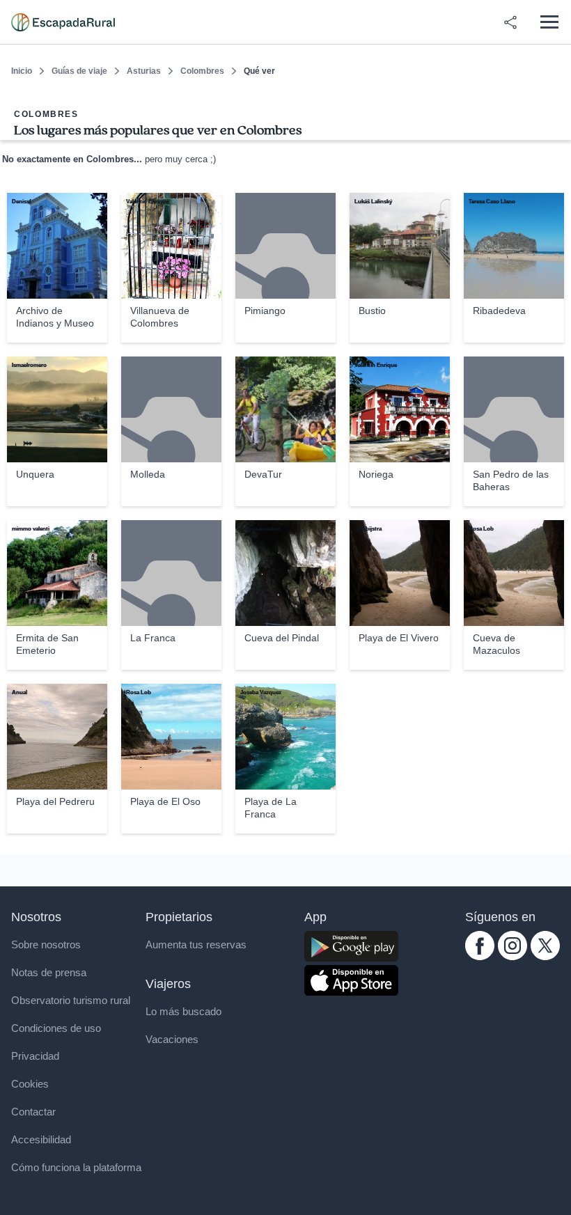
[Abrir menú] (549, 22)
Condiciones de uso (56, 1028)
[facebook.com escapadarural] (479, 956)
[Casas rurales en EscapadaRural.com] (63, 22)
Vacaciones (172, 1039)
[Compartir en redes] (510, 22)
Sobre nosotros (46, 944)
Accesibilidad (41, 1139)
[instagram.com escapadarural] (512, 956)
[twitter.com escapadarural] (545, 956)
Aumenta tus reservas (196, 944)
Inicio (21, 71)
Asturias (144, 71)
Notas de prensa (48, 972)
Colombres (202, 71)
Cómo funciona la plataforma (76, 1167)
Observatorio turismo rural (70, 1000)
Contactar (33, 1112)
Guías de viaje (79, 71)
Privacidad (35, 1056)
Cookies (30, 1084)
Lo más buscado (183, 1011)
